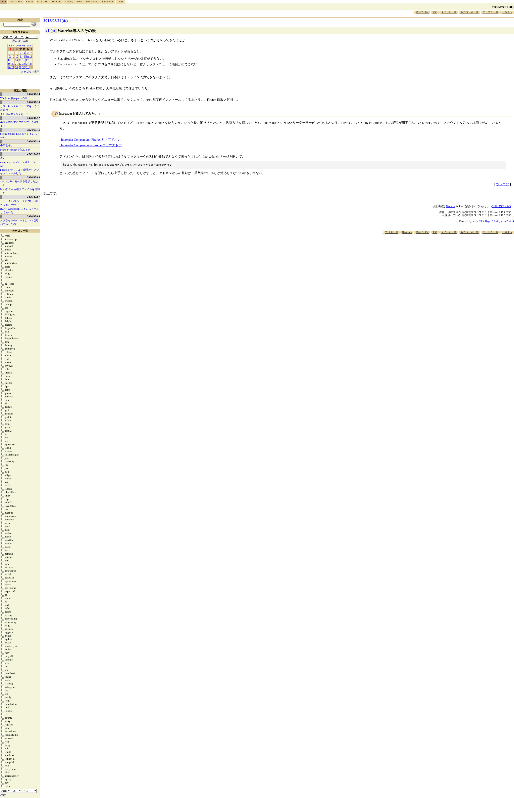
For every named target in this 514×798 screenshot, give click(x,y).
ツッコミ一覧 (490, 12)
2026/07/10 (33, 141)
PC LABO (42, 1)
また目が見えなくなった (14, 114)
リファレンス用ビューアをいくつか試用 (19, 108)
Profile (29, 1)
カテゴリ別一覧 (469, 12)
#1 (47, 31)
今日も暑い (6, 145)
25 (31, 63)
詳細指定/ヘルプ (501, 206)
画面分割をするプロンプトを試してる (19, 124)
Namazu (450, 206)
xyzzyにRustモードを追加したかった (19, 183)
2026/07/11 (33, 129)
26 (9, 67)
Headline (407, 232)
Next (29, 45)
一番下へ (507, 12)
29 (20, 67)
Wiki (79, 1)
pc (53, 31)
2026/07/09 (33, 153)
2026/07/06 (33, 216)
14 (16, 60)
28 (16, 67)
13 (12, 60)
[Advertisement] (441, 246)
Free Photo (108, 1)
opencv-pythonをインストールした (19, 163)
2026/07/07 (33, 196)
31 (27, 67)
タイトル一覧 (449, 12)
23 (23, 63)
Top (4, 1)
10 (27, 56)
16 (23, 60)
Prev (11, 45)
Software (56, 1)
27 (12, 67)
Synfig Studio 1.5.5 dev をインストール (20, 135)
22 (20, 63)
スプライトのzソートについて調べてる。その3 (19, 222)
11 (31, 56)
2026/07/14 (33, 94)
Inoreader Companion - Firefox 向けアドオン (91, 139)
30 (23, 67)
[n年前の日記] (80, 20)
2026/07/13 (33, 102)
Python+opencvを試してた (15, 149)
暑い (2, 157)
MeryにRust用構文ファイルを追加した (20, 191)
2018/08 (20, 45)
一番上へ (507, 232)
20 (12, 63)
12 (9, 60)
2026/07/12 (33, 118)
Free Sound (92, 1)
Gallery (69, 1)
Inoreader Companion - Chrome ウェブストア (91, 145)
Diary (120, 1)
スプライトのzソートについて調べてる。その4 (19, 202)
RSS (434, 12)
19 (9, 63)
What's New (16, 1)
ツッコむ (502, 184)
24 (27, 63)
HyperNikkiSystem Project (499, 221)
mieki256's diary (503, 6)
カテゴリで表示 (30, 71)
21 (16, 63)
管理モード (391, 232)
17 (27, 60)
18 (31, 60)
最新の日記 (422, 12)
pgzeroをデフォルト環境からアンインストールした (19, 171)
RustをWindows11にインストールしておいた (19, 210)
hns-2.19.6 (478, 221)
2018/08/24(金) (55, 20)
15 (20, 60)
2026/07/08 (33, 177)
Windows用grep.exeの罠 (13, 98)
